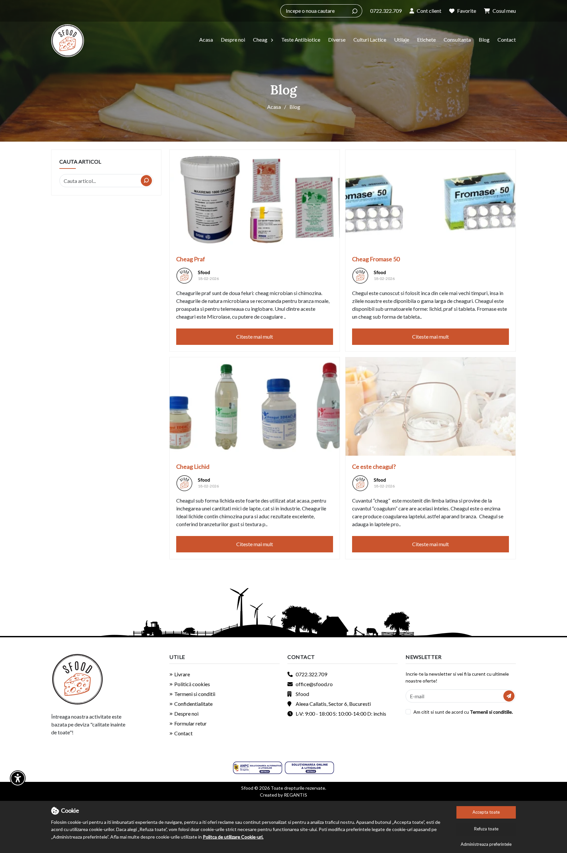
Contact (506, 39)
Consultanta (457, 39)
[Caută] (354, 10)
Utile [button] (177, 657)
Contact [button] (301, 657)
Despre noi (233, 39)
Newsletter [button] (423, 657)
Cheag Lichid (192, 466)
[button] (425, 11)
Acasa (206, 39)
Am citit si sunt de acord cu (441, 712)
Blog (484, 39)
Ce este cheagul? (374, 466)
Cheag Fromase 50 (376, 259)
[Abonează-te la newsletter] (508, 696)
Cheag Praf (190, 259)
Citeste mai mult (254, 336)
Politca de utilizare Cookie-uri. (233, 837)
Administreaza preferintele (486, 844)
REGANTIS (295, 795)
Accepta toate (486, 812)
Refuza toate (486, 828)
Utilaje (401, 39)
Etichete (426, 39)
